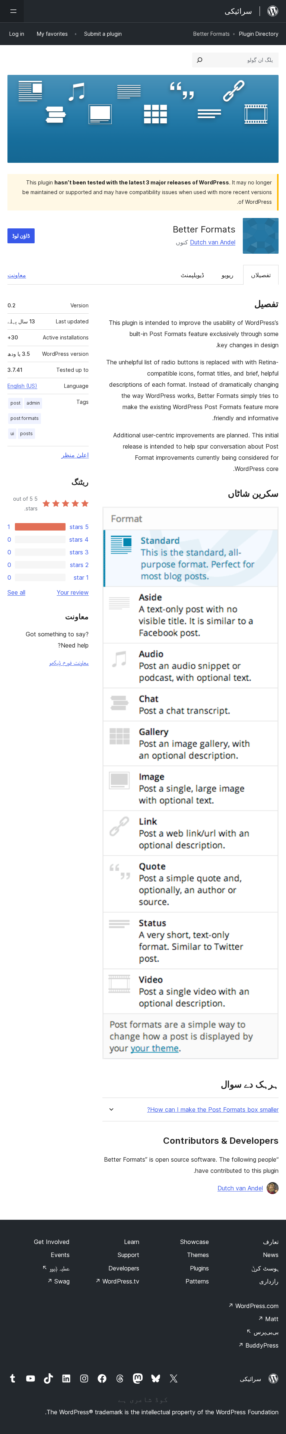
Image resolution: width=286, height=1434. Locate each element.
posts (26, 433)
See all (16, 592)
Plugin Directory (259, 34)
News (271, 1255)
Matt (268, 1319)
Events (60, 1255)
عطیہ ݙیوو (56, 1268)
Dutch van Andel (212, 242)
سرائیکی (250, 1379)
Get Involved (52, 1241)
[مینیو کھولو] (12, 11)
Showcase (194, 1241)
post (15, 403)
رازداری (269, 1281)
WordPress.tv (117, 1281)
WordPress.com (253, 1306)
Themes (198, 1255)
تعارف (271, 1241)
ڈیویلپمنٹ (192, 275)
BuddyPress (258, 1345)
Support (128, 1255)
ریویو (227, 275)
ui (12, 433)
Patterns (197, 1281)
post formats (24, 418)
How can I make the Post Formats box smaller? (213, 1109)
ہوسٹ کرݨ (265, 1268)
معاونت (16, 275)
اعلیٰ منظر (75, 455)
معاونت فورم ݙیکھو (69, 662)
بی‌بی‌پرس (262, 1332)
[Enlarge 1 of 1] (268, 516)
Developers (123, 1268)
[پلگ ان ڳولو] (199, 60)
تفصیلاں (261, 275)
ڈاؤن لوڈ (21, 235)
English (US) (22, 386)
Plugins (199, 1268)
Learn (131, 1241)
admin (33, 403)
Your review (73, 592)
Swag (58, 1281)
